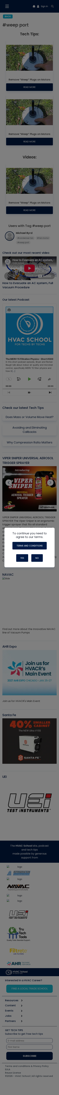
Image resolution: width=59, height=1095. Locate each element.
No (37, 558)
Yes (22, 558)
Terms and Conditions (30, 545)
